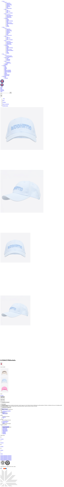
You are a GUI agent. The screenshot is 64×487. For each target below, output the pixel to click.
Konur (3, 1)
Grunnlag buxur (8, 17)
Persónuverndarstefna (5, 426)
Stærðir (3, 423)
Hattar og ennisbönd (9, 20)
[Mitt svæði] (1, 96)
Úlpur (7, 10)
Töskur (7, 25)
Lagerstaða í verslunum (5, 402)
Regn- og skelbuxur (9, 15)
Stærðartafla (2, 396)
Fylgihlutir (6, 18)
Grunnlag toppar (9, 8)
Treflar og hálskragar (7, 71)
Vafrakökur (4, 433)
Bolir (7, 7)
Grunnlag (5, 64)
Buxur (5, 13)
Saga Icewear (4, 411)
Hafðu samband (4, 413)
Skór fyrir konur (7, 74)
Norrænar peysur (9, 4)
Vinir (3, 417)
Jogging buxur (8, 16)
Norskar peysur (8, 3)
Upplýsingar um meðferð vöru (6, 407)
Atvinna (3, 412)
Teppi (5, 66)
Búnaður (7, 26)
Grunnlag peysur (9, 35)
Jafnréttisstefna (4, 428)
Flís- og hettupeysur (9, 56)
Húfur (7, 21)
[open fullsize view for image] (32, 138)
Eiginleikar (3, 405)
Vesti (7, 38)
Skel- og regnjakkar (9, 12)
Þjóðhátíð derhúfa (5, 105)
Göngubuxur (8, 14)
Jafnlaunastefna (4, 429)
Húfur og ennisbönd (7, 70)
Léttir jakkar (8, 37)
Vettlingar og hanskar (9, 23)
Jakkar (5, 9)
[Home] (2, 82)
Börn (1, 88)
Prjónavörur (4, 76)
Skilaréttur (4, 432)
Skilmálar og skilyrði (5, 427)
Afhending (4, 431)
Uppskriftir (6, 78)
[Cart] (1, 94)
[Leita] (11, 93)
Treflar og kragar (9, 22)
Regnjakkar (8, 60)
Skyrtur (7, 33)
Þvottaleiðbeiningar (5, 421)
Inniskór (7, 46)
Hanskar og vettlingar (9, 50)
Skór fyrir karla (6, 75)
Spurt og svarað (4, 422)
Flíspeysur (8, 5)
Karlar (3, 27)
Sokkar (7, 19)
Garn (5, 77)
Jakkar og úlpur (6, 57)
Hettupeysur (8, 6)
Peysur (5, 2)
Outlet (1, 91)
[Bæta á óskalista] (1, 363)
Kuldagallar (8, 59)
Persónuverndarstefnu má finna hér (5, 455)
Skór (7, 24)
